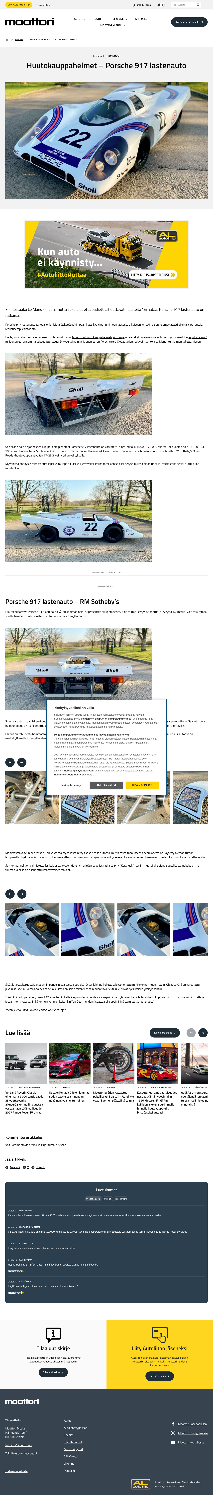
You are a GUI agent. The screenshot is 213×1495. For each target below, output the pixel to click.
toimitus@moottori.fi (18, 1445)
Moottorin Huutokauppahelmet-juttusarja (98, 337)
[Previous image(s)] (10, 762)
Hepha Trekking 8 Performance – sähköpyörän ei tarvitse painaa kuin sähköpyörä (53, 1265)
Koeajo (66, 1087)
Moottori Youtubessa (191, 1442)
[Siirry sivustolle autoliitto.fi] (140, 1484)
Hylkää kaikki (106, 785)
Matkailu (69, 1470)
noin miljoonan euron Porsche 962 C (96, 341)
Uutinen (19, 39)
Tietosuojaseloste (16, 1471)
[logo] (29, 24)
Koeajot (68, 1435)
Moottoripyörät (73, 1449)
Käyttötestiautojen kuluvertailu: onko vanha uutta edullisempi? (43, 1286)
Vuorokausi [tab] (93, 1198)
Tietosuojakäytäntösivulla (79, 770)
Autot (67, 1420)
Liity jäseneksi (158, 1376)
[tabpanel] (106, 1251)
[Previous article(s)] (191, 1033)
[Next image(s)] (22, 762)
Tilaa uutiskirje (43, 5)
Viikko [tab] (108, 1198)
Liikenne (69, 1463)
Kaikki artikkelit (163, 1033)
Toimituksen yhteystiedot (21, 1453)
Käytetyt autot (73, 1442)
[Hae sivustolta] (198, 4)
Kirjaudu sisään (143, 5)
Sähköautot (201, 1087)
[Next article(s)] (203, 1033)
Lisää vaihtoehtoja (71, 785)
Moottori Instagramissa (193, 1433)
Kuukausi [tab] (121, 1198)
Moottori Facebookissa (192, 1424)
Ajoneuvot (113, 56)
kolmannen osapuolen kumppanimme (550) (106, 718)
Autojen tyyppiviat (75, 1427)
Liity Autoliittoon (17, 5)
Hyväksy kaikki (142, 785)
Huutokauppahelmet (29, 1087)
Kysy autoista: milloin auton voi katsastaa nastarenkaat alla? (41, 1248)
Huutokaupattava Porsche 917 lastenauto (31, 611)
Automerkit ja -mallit (188, 22)
